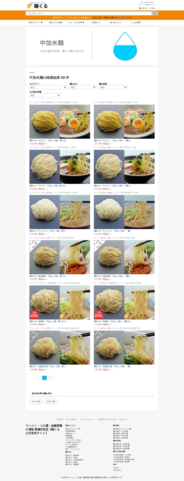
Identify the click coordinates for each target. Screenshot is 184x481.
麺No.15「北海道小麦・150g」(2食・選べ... (48, 366)
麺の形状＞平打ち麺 (120, 436)
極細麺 (48, 102)
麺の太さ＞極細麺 (71, 464)
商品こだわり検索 (55, 22)
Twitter (116, 468)
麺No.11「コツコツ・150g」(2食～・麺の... (112, 185)
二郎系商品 (69, 438)
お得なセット (70, 433)
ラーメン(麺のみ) (100, 102)
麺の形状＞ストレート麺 (122, 429)
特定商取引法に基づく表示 (107, 419)
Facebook (117, 470)
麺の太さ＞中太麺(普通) (74, 460)
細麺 (48, 147)
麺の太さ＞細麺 (71, 462)
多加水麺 (36, 401)
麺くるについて (116, 22)
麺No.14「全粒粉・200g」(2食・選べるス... (48, 321)
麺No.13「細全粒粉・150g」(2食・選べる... (48, 276)
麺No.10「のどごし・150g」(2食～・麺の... (112, 140)
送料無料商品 (70, 431)
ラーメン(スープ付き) (37, 102)
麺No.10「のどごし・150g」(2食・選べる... (48, 140)
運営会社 (60, 419)
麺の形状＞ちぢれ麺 (120, 431)
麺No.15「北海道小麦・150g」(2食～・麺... (112, 366)
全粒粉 (71, 238)
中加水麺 (66, 102)
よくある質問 (136, 22)
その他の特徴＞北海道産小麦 (123, 459)
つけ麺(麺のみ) (70, 447)
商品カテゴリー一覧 (72, 429)
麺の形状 (103, 84)
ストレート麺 (57, 102)
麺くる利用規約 (71, 419)
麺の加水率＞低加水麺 (121, 449)
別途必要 (122, 17)
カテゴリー (34, 84)
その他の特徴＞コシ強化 (122, 455)
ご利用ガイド (96, 22)
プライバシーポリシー (87, 419)
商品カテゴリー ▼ (35, 22)
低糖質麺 (68, 436)
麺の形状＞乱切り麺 (120, 433)
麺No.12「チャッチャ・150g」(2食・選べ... (48, 231)
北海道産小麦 (74, 328)
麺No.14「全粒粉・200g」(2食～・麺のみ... (113, 321)
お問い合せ (123, 419)
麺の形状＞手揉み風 (120, 438)
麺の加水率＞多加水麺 (121, 444)
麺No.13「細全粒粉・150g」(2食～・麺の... (112, 276)
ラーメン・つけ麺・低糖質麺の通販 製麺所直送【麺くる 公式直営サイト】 (44, 429)
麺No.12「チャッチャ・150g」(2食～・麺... (112, 231)
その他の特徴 (35, 92)
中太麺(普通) (51, 283)
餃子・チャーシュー (72, 449)
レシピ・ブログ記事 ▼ (75, 22)
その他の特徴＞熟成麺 (121, 462)
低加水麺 (51, 401)
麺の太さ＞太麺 (71, 458)
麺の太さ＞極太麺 (71, 455)
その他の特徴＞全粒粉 (121, 457)
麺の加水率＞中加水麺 (121, 446)
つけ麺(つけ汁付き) (72, 442)
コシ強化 (73, 102)
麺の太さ (74, 84)
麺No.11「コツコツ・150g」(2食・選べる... (48, 185)
